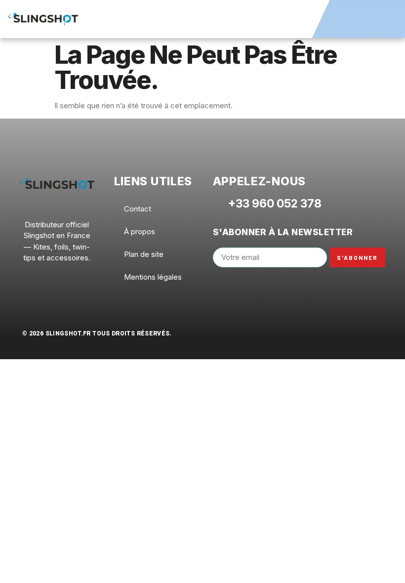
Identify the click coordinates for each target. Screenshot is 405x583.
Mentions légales (153, 277)
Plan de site (143, 254)
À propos (139, 231)
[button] (386, 17)
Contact (137, 208)
